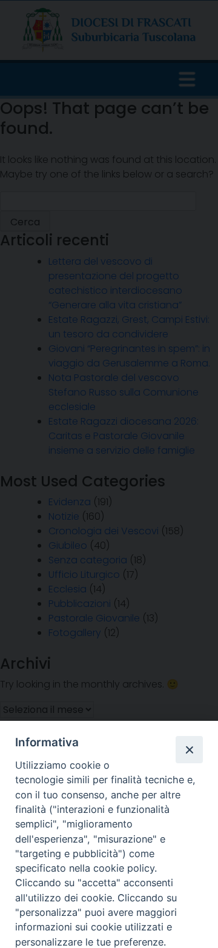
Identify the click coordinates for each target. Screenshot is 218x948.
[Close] (189, 749)
